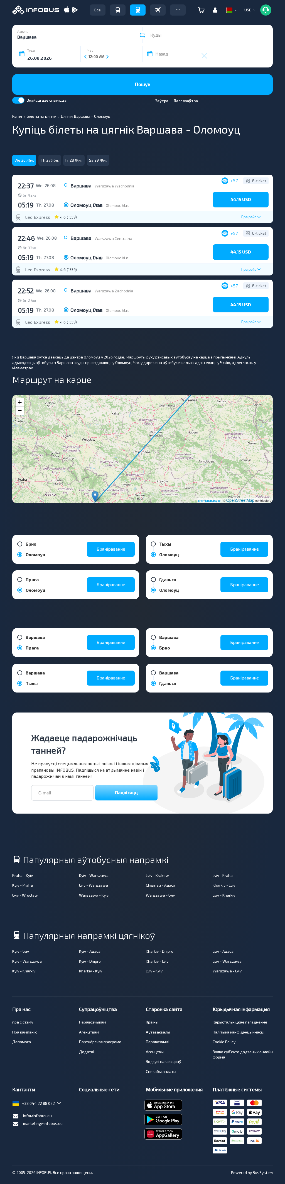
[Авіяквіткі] (158, 10)
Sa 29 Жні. (98, 160)
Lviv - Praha (223, 875)
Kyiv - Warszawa (94, 875)
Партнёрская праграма (100, 1041)
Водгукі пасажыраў (163, 1061)
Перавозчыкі (157, 1041)
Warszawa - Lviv (160, 895)
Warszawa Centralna (113, 238)
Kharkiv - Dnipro (159, 951)
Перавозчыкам (92, 1022)
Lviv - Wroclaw (25, 895)
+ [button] (20, 402)
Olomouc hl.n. (117, 205)
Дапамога (21, 1041)
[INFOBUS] (35, 10)
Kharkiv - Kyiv (90, 971)
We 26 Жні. (24, 160)
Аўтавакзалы (158, 1032)
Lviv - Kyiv (154, 971)
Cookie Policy (224, 1041)
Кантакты (23, 1089)
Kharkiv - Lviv (224, 885)
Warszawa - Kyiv (94, 895)
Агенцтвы (155, 1051)
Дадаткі (86, 1051)
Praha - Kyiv (22, 875)
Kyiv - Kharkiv (23, 971)
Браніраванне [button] (111, 548)
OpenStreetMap (240, 500)
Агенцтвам (89, 1032)
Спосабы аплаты (161, 1071)
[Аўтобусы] (118, 10)
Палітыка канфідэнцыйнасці (238, 1032)
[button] (178, 10)
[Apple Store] (66, 10)
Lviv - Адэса (223, 951)
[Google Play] (75, 10)
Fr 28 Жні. (73, 160)
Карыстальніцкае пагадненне (240, 1022)
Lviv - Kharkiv (224, 895)
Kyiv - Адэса (89, 951)
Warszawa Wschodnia (114, 186)
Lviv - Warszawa (93, 885)
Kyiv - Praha (22, 885)
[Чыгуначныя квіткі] (138, 10)
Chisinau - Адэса (160, 885)
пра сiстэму (22, 1022)
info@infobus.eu (37, 1115)
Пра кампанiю (25, 1032)
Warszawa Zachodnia (114, 291)
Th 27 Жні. (50, 160)
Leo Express (37, 217)
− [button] (20, 410)
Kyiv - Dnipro (90, 961)
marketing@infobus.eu (43, 1123)
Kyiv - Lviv (20, 951)
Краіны (152, 1022)
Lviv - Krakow (157, 875)
